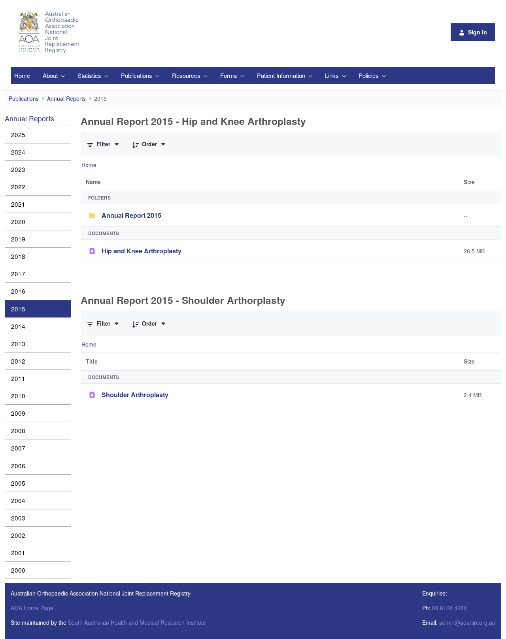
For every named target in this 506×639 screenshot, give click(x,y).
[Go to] (50, 32)
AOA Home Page (32, 608)
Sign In (477, 32)
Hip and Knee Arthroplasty (141, 250)
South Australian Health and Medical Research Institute (137, 622)
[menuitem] (22, 75)
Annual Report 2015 (131, 215)
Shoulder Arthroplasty (135, 394)
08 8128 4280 (449, 608)
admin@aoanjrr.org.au (467, 622)
